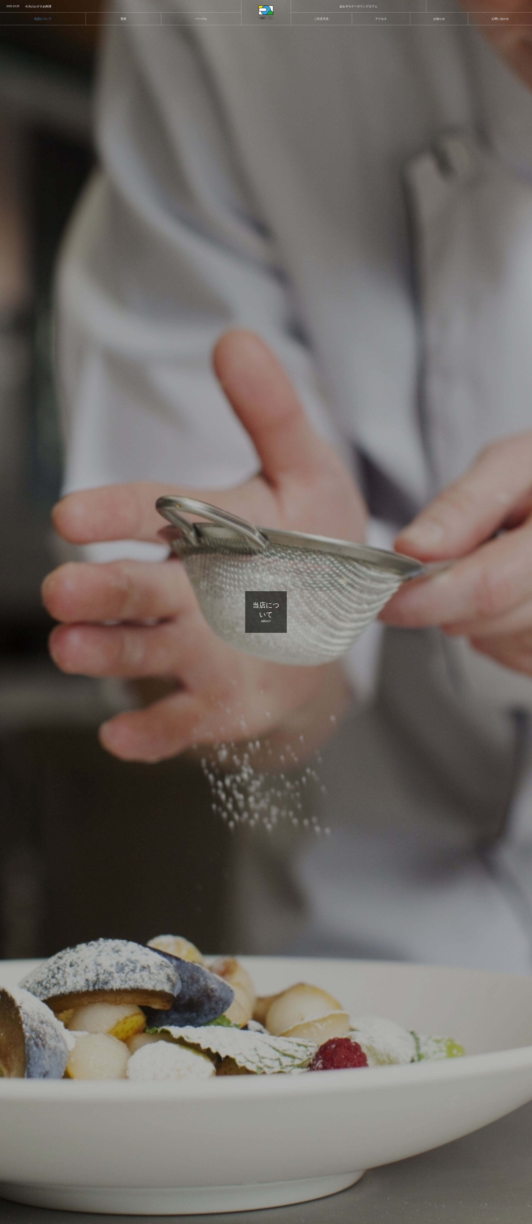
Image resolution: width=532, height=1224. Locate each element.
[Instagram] (473, 6)
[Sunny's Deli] (266, 12)
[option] (120, 6)
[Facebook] (479, 6)
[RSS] (485, 6)
